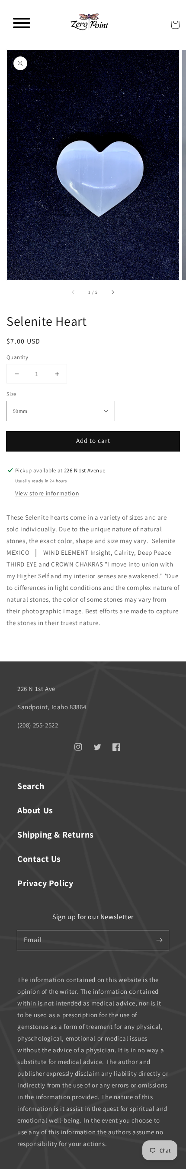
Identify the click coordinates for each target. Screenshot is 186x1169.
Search (31, 786)
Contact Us (39, 858)
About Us (35, 810)
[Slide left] (73, 292)
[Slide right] (112, 292)
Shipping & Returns (55, 834)
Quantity (17, 357)
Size (11, 394)
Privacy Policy (45, 883)
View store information (47, 493)
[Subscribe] (159, 940)
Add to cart (93, 440)
